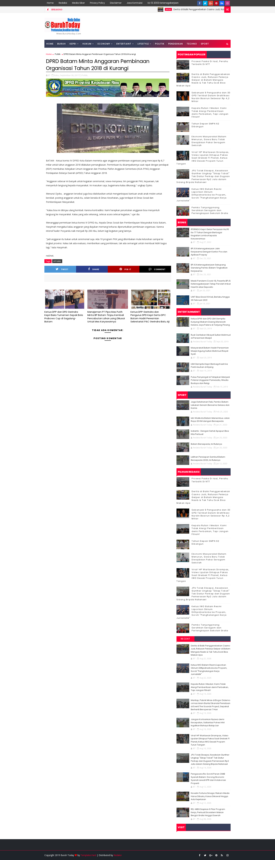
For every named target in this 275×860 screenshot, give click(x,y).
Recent (185, 638)
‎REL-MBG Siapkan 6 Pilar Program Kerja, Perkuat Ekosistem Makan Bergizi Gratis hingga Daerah (208, 812)
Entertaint (123, 43)
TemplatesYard (88, 855)
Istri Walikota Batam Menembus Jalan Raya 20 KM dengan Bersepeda (210, 420)
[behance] (221, 3)
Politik (159, 43)
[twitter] (205, 3)
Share (95, 269)
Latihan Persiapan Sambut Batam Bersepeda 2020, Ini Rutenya (208, 458)
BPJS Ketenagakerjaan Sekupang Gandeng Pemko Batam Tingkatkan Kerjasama (209, 267)
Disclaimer (116, 2)
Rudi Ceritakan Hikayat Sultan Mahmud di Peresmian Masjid (211, 336)
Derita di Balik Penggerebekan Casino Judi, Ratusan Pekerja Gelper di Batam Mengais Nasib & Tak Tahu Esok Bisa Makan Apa (203, 80)
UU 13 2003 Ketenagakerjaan (163, 2)
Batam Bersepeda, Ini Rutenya (206, 444)
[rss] (221, 855)
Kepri (73, 43)
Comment (160, 269)
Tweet (64, 269)
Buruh (61, 43)
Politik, (85, 75)
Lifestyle (143, 43)
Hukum (86, 43)
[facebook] (199, 3)
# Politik (57, 261)
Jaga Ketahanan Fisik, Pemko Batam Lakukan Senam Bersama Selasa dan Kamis (210, 405)
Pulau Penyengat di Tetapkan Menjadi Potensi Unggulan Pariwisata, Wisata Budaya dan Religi (210, 380)
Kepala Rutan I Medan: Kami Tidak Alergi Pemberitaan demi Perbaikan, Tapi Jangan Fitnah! (210, 112)
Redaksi (63, 2)
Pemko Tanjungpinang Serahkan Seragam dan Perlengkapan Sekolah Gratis (210, 210)
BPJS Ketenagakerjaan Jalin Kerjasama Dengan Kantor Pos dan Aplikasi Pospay (209, 251)
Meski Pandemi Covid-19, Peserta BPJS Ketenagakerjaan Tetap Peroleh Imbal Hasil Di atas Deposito (211, 284)
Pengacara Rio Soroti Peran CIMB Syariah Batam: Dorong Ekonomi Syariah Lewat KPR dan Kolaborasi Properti (208, 778)
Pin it (127, 269)
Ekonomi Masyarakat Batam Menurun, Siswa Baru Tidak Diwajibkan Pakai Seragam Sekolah (209, 141)
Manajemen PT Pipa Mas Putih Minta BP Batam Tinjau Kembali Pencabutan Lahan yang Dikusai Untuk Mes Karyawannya (106, 316)
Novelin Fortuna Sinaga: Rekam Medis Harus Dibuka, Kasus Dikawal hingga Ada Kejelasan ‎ (210, 796)
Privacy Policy (97, 2)
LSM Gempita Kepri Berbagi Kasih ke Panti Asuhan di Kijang (209, 365)
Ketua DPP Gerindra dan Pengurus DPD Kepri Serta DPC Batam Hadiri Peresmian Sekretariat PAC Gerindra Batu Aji (149, 316)
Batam (146, 9)
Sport (205, 43)
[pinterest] (216, 3)
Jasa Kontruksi (134, 2)
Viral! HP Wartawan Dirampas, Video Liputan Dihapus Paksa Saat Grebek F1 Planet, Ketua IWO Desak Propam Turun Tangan (202, 158)
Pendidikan (175, 43)
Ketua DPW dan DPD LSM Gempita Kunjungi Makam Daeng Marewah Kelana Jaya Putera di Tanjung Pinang (210, 321)
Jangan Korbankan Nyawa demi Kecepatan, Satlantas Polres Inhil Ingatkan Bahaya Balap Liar (208, 722)
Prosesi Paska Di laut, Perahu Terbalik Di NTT (210, 63)
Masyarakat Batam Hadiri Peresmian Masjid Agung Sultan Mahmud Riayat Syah (210, 350)
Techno (192, 43)
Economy (104, 43)
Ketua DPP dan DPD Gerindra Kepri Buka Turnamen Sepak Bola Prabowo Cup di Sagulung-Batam (63, 316)
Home (50, 2)
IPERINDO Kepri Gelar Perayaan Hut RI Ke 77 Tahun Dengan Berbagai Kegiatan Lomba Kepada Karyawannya (210, 234)
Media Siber (78, 2)
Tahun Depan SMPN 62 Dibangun (205, 125)
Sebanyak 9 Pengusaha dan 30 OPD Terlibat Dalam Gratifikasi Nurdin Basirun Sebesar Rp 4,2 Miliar (211, 97)
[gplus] (210, 3)
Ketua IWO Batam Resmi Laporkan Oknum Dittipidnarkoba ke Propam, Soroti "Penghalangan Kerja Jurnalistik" (201, 195)
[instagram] (227, 3)
